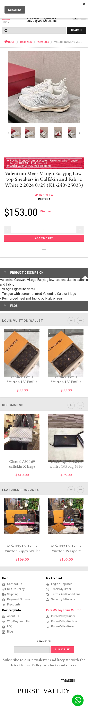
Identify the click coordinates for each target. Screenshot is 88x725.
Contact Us (14, 584)
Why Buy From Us (18, 621)
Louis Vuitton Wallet (22, 321)
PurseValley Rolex (62, 626)
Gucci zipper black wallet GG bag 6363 (66, 464)
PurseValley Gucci (63, 616)
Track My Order (61, 589)
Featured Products (20, 490)
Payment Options (18, 599)
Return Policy (16, 589)
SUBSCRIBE (62, 649)
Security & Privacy (63, 599)
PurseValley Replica (64, 621)
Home (11, 42)
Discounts (14, 604)
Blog (10, 631)
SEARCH (76, 30)
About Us (13, 616)
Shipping (12, 594)
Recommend (13, 405)
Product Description (26, 273)
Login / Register (61, 584)
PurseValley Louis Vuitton (63, 610)
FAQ (9, 626)
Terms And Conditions (65, 594)
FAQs (14, 306)
